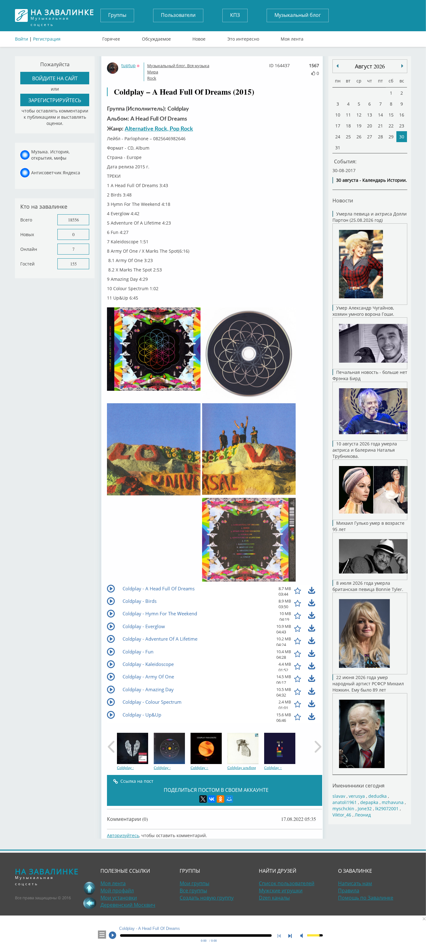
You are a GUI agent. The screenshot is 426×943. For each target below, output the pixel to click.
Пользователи (178, 15)
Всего (26, 220)
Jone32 (365, 808)
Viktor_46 (341, 815)
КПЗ (235, 15)
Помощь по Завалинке (365, 897)
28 (380, 137)
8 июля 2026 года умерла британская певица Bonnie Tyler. (367, 586)
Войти (21, 39)
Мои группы (194, 883)
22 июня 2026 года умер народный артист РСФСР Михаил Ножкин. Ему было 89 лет (368, 683)
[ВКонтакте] (211, 799)
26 (358, 137)
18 (348, 126)
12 (358, 115)
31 (337, 148)
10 (337, 115)
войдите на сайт (55, 78)
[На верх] (89, 888)
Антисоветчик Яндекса (55, 173)
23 (401, 126)
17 (337, 126)
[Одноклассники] (220, 799)
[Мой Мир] (229, 799)
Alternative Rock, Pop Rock (159, 129)
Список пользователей (286, 883)
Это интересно (243, 37)
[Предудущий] (402, 66)
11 (348, 115)
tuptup (128, 65)
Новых (27, 234)
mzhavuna (393, 802)
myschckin (343, 808)
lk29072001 (387, 808)
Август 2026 (370, 66)
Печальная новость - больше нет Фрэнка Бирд (369, 375)
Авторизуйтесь (123, 835)
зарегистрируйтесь (54, 100)
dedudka (377, 796)
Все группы (193, 890)
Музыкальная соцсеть (62, 15)
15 (391, 115)
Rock (151, 78)
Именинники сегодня (358, 785)
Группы (117, 15)
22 (391, 126)
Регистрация (47, 39)
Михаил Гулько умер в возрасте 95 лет (368, 526)
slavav (338, 796)
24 (337, 137)
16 (401, 115)
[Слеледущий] (337, 66)
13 (369, 115)
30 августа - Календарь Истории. (371, 180)
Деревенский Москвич (127, 904)
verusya (357, 796)
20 (369, 126)
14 (380, 115)
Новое (199, 37)
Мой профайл (117, 890)
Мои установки (118, 897)
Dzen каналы (274, 897)
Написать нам (355, 883)
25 (348, 137)
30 (401, 137)
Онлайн (28, 249)
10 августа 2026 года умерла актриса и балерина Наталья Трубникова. (364, 450)
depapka (369, 802)
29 (391, 137)
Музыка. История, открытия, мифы (50, 155)
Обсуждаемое (156, 37)
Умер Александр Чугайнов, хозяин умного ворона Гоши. (363, 311)
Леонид (363, 815)
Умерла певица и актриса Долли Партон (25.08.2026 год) (369, 217)
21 (380, 126)
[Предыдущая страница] (89, 903)
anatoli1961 (344, 802)
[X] (203, 799)
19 (358, 126)
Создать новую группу (207, 897)
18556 (73, 220)
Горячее (111, 37)
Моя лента (292, 37)
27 (369, 137)
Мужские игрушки (281, 890)
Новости (342, 200)
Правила (348, 890)
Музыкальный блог (297, 15)
